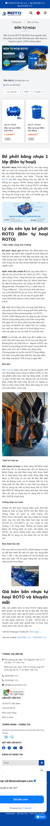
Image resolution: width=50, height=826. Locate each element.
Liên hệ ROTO (8, 708)
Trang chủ (16, 22)
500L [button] (26, 92)
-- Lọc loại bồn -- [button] (12, 92)
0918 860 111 (24, 637)
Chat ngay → (35, 631)
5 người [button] (37, 92)
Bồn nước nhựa (9, 712)
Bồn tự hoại (7, 370)
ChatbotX (26, 808)
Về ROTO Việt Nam (11, 703)
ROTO (5, 179)
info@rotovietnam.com (16, 685)
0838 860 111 (40, 637)
